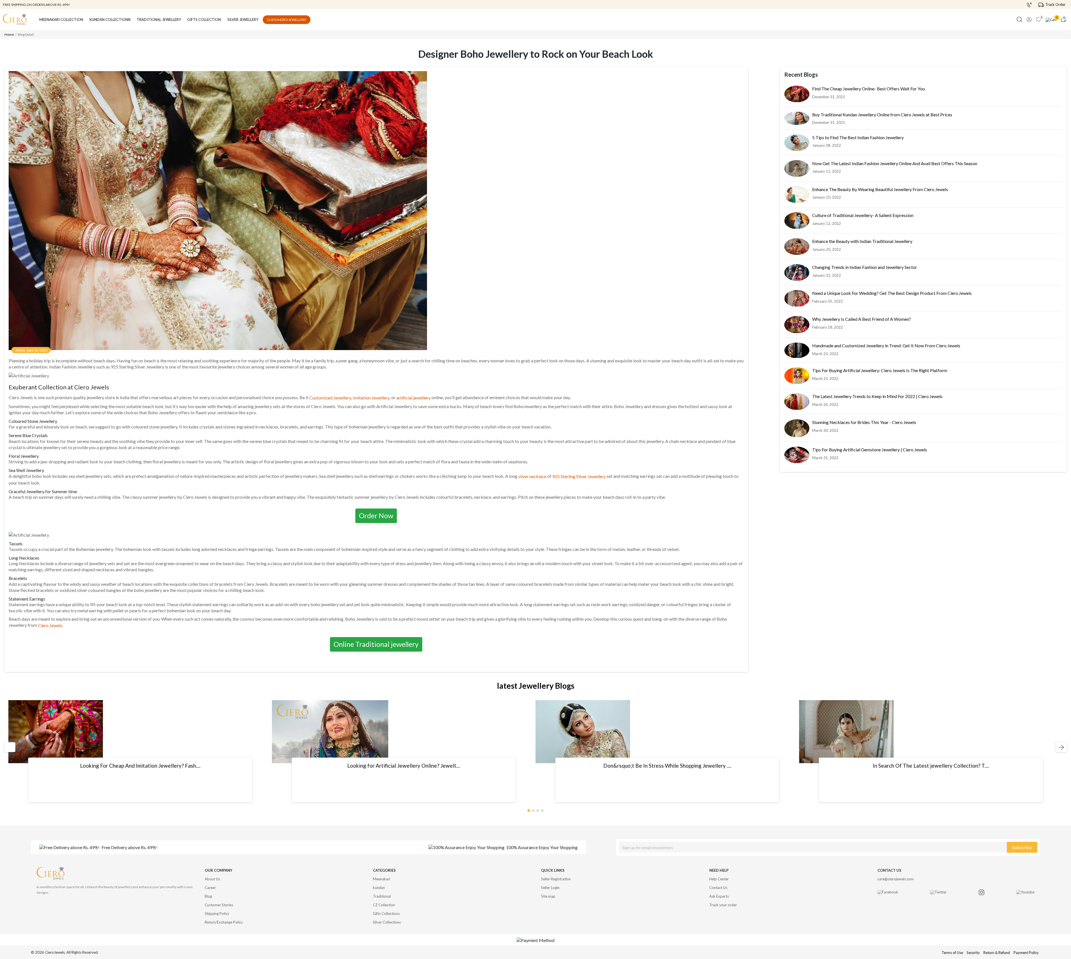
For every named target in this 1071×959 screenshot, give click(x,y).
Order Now (376, 515)
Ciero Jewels (50, 625)
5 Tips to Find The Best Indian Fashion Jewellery (858, 137)
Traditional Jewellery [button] (159, 19)
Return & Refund (997, 952)
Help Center (719, 879)
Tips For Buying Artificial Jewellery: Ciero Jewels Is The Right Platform (879, 370)
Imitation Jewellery (371, 397)
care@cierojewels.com (895, 879)
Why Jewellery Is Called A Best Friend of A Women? (861, 319)
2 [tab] (533, 809)
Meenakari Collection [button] (61, 19)
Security (973, 952)
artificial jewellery (413, 397)
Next (1059, 747)
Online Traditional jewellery (376, 644)
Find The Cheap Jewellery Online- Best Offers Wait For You (868, 88)
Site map (548, 896)
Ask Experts (719, 896)
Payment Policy (1026, 952)
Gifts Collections (386, 913)
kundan (379, 887)
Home (9, 34)
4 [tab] (542, 809)
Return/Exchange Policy (224, 922)
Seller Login (550, 887)
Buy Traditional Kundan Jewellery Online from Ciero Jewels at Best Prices (882, 114)
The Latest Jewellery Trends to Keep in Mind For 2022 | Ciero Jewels (877, 396)
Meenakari (381, 879)
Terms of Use (952, 952)
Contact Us (718, 887)
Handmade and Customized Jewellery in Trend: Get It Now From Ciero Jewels (886, 346)
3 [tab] (538, 809)
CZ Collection (384, 905)
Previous (9, 747)
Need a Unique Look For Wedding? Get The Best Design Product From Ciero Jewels (892, 293)
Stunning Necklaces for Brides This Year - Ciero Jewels (864, 422)
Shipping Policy (217, 913)
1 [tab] (529, 809)
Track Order (1055, 4)
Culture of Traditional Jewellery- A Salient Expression (862, 215)
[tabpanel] (140, 751)
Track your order (723, 905)
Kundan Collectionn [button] (110, 19)
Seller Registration (556, 879)
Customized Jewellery (286, 20)
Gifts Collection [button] (204, 19)
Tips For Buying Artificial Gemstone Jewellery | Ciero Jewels (869, 449)
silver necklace (532, 476)
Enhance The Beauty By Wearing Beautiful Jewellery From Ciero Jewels (880, 189)
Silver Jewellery (242, 19)
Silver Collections (387, 922)
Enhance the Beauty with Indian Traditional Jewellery (862, 241)
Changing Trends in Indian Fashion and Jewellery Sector (864, 267)
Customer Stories (219, 905)
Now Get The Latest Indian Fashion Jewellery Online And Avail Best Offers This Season (894, 163)
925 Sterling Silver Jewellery (579, 476)
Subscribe (1022, 847)
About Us (212, 879)
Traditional (382, 896)
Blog (208, 896)
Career (210, 887)
